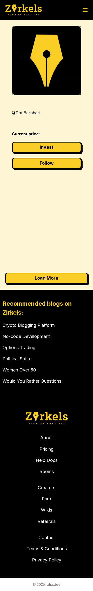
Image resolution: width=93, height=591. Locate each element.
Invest (46, 147)
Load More (46, 278)
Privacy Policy (46, 559)
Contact (46, 537)
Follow (47, 163)
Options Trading (18, 347)
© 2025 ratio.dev (46, 584)
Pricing (46, 449)
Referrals (46, 521)
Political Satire (16, 358)
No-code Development (26, 336)
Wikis (46, 510)
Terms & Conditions (47, 548)
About (46, 437)
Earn (46, 498)
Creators (46, 487)
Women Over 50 (19, 369)
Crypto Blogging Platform (28, 325)
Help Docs (47, 460)
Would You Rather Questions (31, 381)
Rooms (46, 471)
